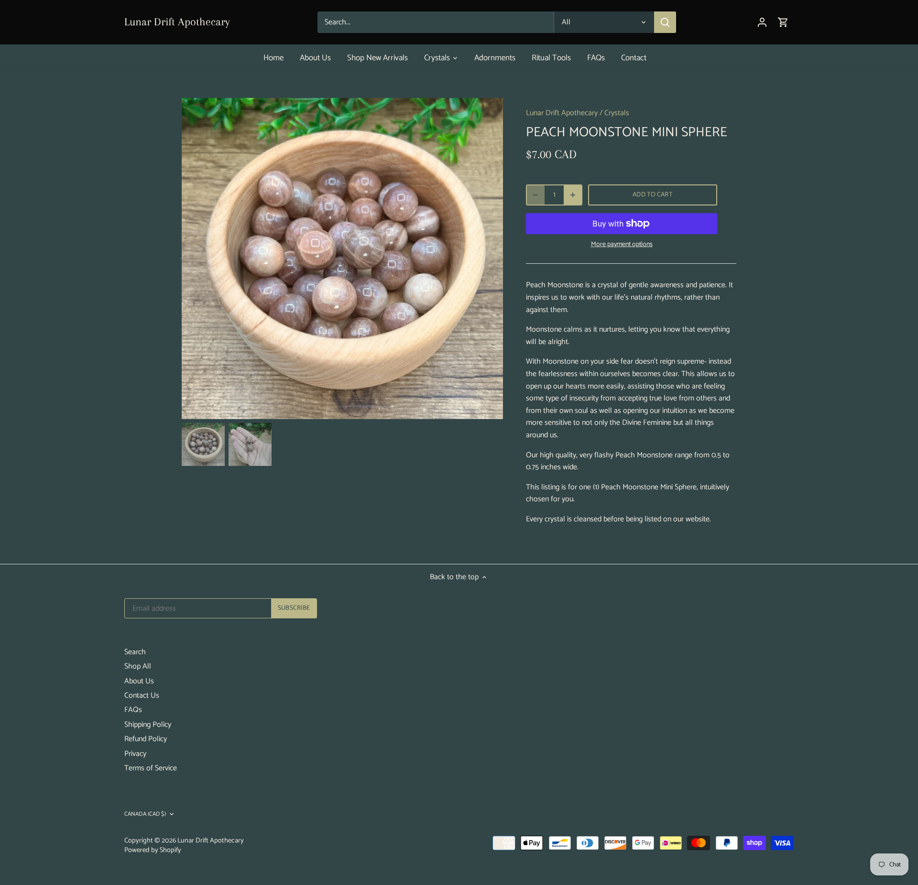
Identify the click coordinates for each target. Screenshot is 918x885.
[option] (342, 258)
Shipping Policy (147, 724)
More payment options (622, 244)
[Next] (489, 258)
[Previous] (196, 258)
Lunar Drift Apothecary (177, 21)
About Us (139, 681)
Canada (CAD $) (145, 815)
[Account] (762, 22)
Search (135, 652)
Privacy (135, 753)
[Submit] (665, 22)
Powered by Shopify (152, 850)
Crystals (616, 113)
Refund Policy (145, 739)
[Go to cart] (783, 22)
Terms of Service (150, 768)
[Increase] (573, 195)
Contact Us (141, 695)
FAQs (133, 709)
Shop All (137, 666)
